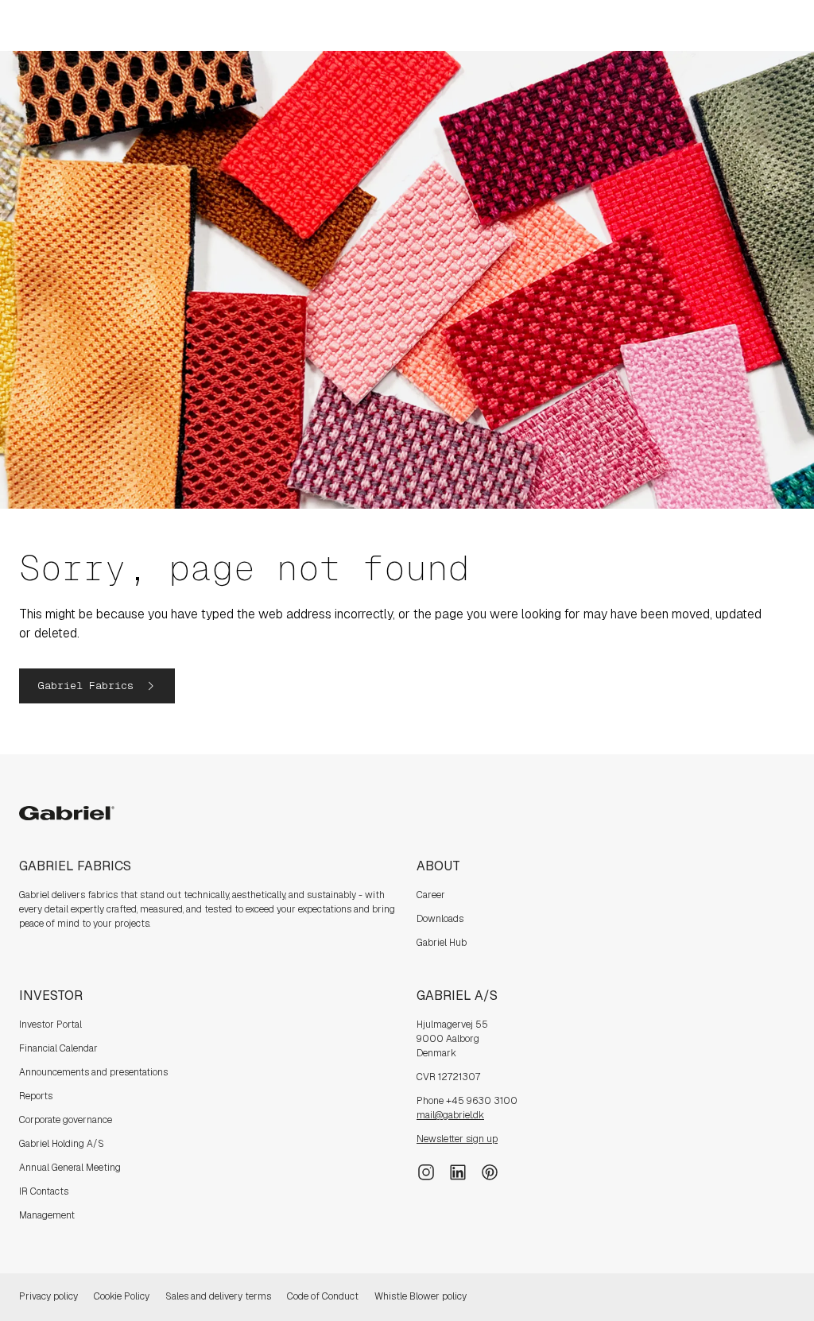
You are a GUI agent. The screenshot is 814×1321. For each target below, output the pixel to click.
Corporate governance (65, 1120)
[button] (97, 685)
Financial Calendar (58, 1048)
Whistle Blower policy (420, 1296)
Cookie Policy (121, 1296)
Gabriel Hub (442, 942)
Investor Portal (50, 1024)
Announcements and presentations (93, 1072)
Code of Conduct (323, 1296)
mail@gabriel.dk (450, 1115)
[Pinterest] (489, 1170)
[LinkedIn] (457, 1170)
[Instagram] (426, 1170)
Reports (35, 1096)
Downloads (440, 918)
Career (431, 895)
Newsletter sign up (457, 1139)
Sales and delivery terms (218, 1296)
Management (47, 1215)
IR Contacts (43, 1191)
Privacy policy (48, 1296)
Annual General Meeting (70, 1167)
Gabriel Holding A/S (61, 1143)
